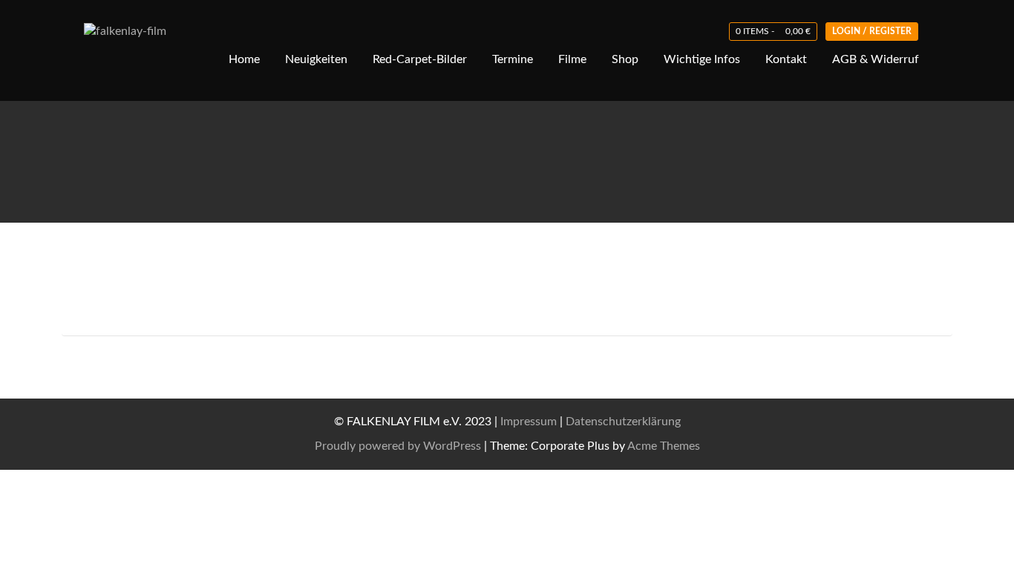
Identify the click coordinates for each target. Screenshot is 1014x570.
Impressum (528, 422)
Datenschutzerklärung (623, 422)
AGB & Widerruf (875, 59)
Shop (625, 59)
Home (244, 59)
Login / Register (872, 31)
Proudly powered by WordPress (398, 446)
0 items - (773, 31)
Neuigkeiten (316, 59)
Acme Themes (663, 446)
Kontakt (786, 59)
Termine (512, 59)
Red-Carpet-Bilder (420, 59)
